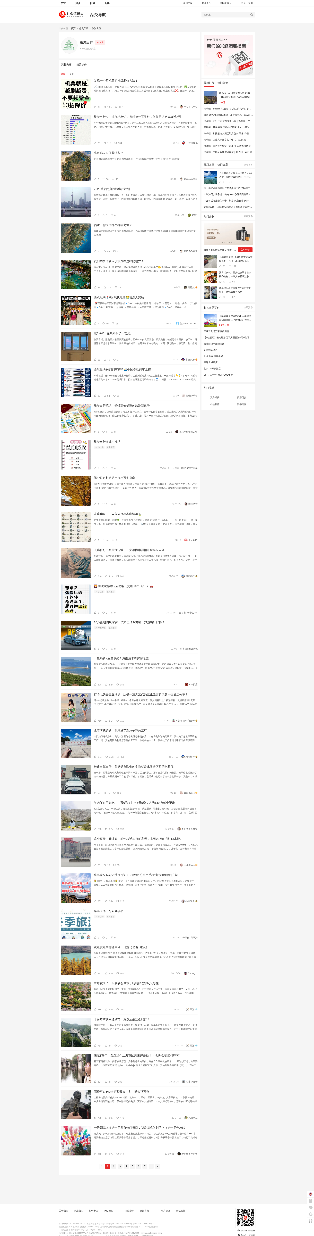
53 (223, 266)
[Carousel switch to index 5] (231, 242)
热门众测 (209, 216)
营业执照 (154, 1227)
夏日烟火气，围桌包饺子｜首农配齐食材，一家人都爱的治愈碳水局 (235, 274)
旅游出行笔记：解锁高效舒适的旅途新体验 (122, 405)
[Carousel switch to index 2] (224, 242)
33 (223, 297)
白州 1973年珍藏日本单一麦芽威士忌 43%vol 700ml (230, 115)
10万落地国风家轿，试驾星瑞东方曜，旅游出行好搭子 (129, 622)
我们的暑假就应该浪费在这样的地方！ (119, 261)
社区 (92, 3)
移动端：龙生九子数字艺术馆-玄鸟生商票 (225, 139)
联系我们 (78, 1210)
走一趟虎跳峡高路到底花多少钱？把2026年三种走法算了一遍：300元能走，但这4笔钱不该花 (251, 188)
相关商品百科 (211, 307)
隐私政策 (180, 1210)
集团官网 (187, 3)
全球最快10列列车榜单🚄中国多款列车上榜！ (124, 369)
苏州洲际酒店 (211, 350)
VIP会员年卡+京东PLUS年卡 (218, 374)
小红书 (100, 447)
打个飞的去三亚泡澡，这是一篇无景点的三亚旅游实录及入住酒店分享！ (141, 694)
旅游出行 (96, 28)
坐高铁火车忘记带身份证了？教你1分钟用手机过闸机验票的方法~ (137, 875)
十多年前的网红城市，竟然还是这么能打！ (122, 1019)
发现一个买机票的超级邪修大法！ (116, 80)
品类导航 (98, 14)
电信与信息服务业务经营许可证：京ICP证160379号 (109, 1223)
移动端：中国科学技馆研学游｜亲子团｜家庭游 (228, 152)
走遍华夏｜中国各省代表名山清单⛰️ (118, 514)
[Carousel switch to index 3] (227, 242)
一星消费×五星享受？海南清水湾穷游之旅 (121, 658)
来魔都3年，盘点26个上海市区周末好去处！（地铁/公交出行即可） (138, 1055)
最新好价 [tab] (209, 82)
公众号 (100, 916)
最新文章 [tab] (209, 164)
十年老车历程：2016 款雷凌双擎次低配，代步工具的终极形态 (236, 259)
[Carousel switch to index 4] (229, 242)
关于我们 (63, 1210)
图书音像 (241, 404)
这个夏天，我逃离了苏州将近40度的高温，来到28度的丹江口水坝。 (138, 838)
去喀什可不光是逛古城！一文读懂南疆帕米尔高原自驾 (129, 550)
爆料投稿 (224, 3)
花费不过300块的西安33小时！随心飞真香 (121, 1091)
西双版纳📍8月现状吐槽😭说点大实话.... (120, 297)
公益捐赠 (214, 404)
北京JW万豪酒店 (212, 368)
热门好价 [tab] (223, 82)
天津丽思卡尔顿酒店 (214, 343)
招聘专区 (93, 1210)
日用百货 (241, 397)
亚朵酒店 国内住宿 (213, 356)
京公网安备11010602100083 (72, 1223)
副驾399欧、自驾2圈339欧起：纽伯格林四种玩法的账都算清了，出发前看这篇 (244, 207)
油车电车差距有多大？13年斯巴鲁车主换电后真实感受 (235, 290)
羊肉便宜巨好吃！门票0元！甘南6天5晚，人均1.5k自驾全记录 (134, 802)
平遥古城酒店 (211, 362)
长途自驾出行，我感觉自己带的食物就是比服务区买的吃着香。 (135, 766)
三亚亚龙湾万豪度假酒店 (216, 331)
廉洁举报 (144, 1210)
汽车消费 (214, 397)
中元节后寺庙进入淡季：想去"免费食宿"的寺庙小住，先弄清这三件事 (239, 200)
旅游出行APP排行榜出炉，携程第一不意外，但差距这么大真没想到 (138, 116)
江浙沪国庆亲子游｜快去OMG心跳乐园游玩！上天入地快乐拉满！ (237, 194)
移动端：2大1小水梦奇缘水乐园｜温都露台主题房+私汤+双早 (235, 121)
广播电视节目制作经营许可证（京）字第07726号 (80, 1230)
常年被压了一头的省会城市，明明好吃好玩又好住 (126, 983)
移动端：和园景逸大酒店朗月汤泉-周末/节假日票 (228, 133)
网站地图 (108, 1210)
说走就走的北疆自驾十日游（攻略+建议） (121, 947)
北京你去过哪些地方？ (108, 153)
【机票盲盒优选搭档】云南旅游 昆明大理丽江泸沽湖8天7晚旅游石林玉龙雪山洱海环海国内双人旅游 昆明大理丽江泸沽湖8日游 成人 (235, 318)
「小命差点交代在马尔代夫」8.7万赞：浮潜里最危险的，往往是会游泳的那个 (235, 175)
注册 (250, 3)
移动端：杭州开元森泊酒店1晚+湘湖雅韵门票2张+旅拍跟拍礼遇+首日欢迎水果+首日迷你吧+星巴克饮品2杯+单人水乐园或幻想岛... (236, 95)
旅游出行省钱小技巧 (107, 441)
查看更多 (248, 165)
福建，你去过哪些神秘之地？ (113, 225)
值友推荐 (110, 447)
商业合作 (206, 3)
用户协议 (165, 1210)
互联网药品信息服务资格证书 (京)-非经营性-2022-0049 (124, 1227)
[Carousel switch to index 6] (234, 242)
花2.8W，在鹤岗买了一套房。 (113, 333)
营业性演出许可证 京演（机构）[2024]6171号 (79, 1227)
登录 (243, 3)
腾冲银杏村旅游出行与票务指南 (114, 477)
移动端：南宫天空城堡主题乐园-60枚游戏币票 (227, 146)
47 (223, 281)
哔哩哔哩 (101, 628)
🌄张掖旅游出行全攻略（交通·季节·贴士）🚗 (123, 586)
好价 (78, 3)
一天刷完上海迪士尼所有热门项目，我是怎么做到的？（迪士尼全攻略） (141, 1127)
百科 (107, 3)
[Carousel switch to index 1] (222, 242)
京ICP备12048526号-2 (144, 1223)
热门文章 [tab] (223, 164)
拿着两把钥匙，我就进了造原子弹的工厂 (120, 730)
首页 (73, 28)
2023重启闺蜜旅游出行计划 (112, 189)
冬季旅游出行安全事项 (108, 911)
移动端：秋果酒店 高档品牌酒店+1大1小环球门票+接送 (232, 127)
